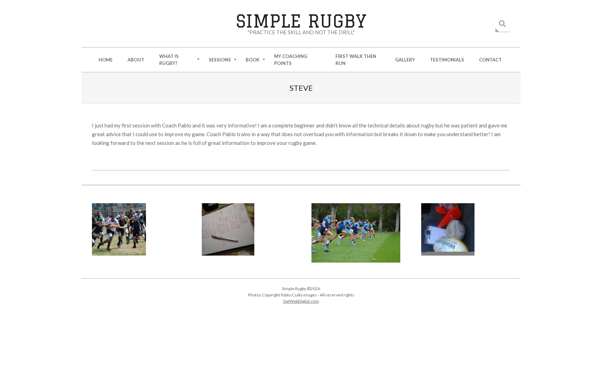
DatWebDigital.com (301, 301)
